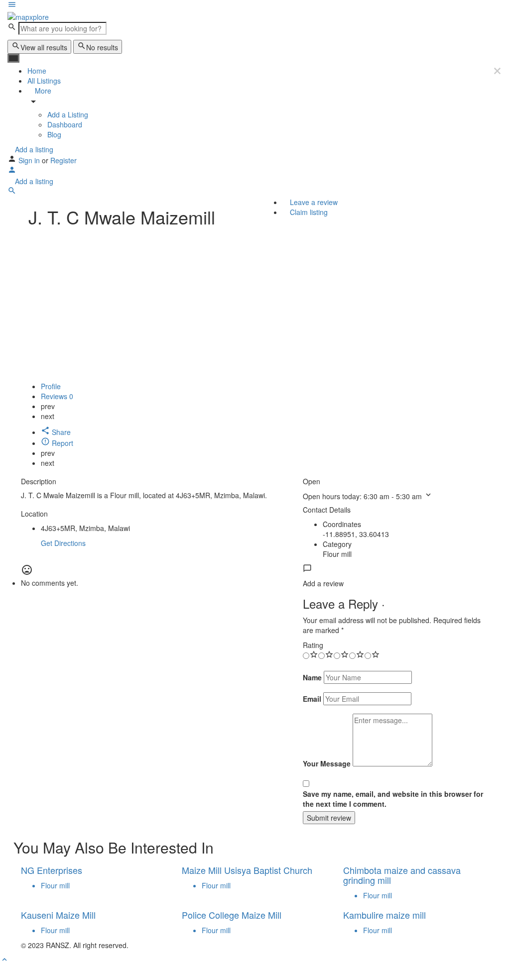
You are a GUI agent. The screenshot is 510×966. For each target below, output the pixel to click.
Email (312, 699)
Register (63, 160)
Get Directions (63, 543)
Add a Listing (67, 114)
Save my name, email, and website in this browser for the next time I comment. (393, 799)
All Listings (44, 81)
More (42, 91)
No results (102, 47)
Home (36, 71)
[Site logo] (28, 16)
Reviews (57, 396)
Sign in (30, 160)
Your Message (327, 763)
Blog (54, 134)
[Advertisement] (255, 306)
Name (312, 677)
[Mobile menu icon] (255, 5)
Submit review (329, 818)
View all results (43, 47)
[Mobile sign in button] (11, 171)
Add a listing (33, 149)
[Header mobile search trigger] (11, 192)
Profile (51, 386)
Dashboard (64, 124)
